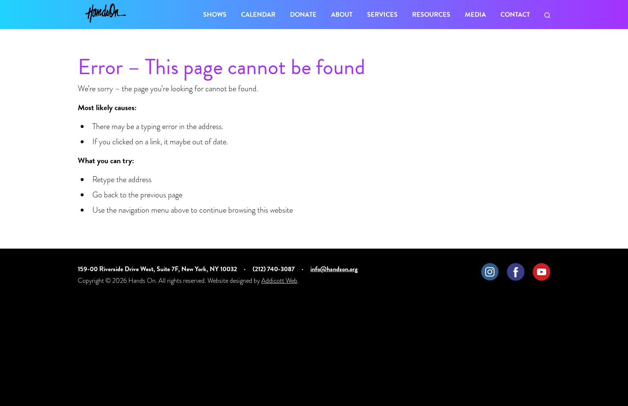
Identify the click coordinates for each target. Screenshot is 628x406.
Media (475, 14)
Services (382, 14)
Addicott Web (279, 280)
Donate (303, 14)
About (342, 14)
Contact (515, 14)
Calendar (258, 14)
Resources (431, 14)
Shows (214, 14)
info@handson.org (334, 269)
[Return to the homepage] (105, 13)
